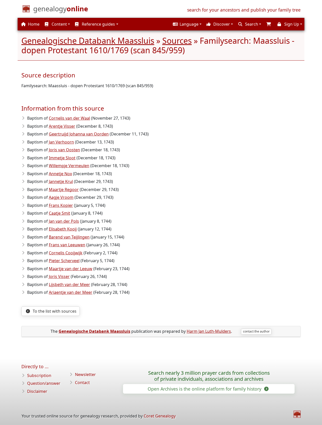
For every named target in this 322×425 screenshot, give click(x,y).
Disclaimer (37, 391)
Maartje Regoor (64, 189)
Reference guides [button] (98, 24)
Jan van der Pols (64, 221)
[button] (187, 24)
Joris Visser (59, 276)
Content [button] (59, 24)
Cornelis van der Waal (69, 118)
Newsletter (85, 374)
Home (33, 24)
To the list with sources (54, 311)
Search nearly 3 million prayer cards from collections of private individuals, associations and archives (209, 376)
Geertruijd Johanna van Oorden (79, 134)
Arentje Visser (62, 126)
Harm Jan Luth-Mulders (209, 331)
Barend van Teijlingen (69, 237)
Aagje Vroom (61, 197)
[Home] (297, 414)
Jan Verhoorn (61, 142)
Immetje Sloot (62, 158)
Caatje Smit (59, 213)
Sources (177, 40)
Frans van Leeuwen (67, 245)
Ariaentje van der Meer (70, 292)
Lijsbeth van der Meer (69, 284)
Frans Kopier (61, 205)
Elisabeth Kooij (63, 229)
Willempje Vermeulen (69, 165)
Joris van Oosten (64, 150)
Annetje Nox (60, 173)
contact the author (256, 331)
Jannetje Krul (61, 181)
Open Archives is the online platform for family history (205, 389)
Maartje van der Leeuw (70, 268)
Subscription (39, 375)
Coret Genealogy (160, 416)
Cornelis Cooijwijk (66, 253)
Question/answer (43, 383)
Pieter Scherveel (64, 260)
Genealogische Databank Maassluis (87, 40)
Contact (82, 382)
